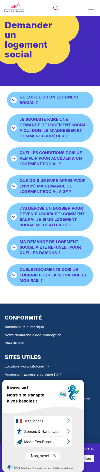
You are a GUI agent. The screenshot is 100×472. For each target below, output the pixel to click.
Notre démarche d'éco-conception (33, 335)
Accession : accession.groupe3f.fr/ (33, 374)
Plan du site (14, 343)
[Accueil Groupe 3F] (14, 7)
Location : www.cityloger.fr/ (27, 366)
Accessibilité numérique (24, 327)
